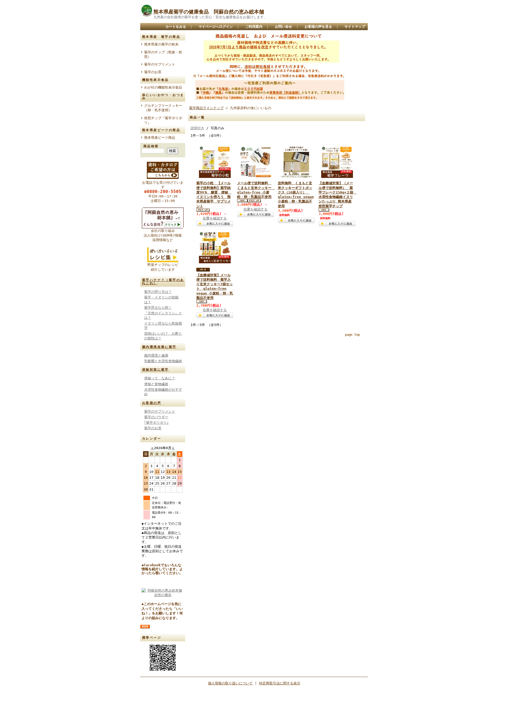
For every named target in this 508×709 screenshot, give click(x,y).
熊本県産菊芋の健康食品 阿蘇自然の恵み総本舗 (208, 12)
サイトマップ (354, 27)
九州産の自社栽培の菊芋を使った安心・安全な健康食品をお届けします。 (210, 17)
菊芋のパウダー (156, 417)
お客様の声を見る (318, 27)
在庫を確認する (215, 218)
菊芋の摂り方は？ (158, 292)
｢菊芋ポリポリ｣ (156, 423)
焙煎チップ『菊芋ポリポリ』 (163, 120)
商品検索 (151, 146)
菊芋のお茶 (152, 72)
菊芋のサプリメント (159, 64)
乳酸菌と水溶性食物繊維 (163, 361)
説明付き (197, 128)
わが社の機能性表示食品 (164, 87)
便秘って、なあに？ (159, 378)
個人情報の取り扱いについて (230, 683)
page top (352, 335)
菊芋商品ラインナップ (206, 108)
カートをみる (175, 27)
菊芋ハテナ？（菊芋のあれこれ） (163, 281)
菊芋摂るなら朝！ (158, 308)
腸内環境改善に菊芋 (159, 347)
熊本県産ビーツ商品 (159, 138)
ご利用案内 (253, 27)
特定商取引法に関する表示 (279, 683)
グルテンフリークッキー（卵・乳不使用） (163, 108)
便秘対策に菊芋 (155, 369)
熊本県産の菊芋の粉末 (161, 44)
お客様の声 (151, 403)
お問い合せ (283, 27)
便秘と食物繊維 (156, 384)
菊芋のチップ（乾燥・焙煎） (163, 54)
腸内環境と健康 (156, 355)
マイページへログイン (215, 27)
